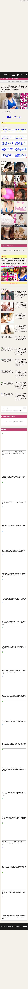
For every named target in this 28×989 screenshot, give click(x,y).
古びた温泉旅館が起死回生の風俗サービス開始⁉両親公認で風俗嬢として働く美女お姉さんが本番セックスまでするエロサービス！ (14, 917)
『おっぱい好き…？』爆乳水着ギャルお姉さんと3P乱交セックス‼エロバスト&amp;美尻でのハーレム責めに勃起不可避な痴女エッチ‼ (14, 769)
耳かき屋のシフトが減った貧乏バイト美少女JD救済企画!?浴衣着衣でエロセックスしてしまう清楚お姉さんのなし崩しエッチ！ (14, 527)
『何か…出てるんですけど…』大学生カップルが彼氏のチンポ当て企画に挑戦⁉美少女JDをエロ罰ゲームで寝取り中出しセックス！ (13, 843)
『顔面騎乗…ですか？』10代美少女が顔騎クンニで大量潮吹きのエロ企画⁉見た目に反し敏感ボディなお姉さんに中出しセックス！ (21, 294)
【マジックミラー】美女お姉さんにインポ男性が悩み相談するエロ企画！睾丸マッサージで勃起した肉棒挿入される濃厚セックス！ (14, 867)
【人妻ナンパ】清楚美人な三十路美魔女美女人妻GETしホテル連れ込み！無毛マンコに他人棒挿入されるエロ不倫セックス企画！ (14, 892)
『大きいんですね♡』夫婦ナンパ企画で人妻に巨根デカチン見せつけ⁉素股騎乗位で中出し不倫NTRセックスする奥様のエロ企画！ (14, 623)
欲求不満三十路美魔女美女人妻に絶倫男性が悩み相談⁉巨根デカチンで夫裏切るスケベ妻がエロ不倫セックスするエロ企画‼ (13, 720)
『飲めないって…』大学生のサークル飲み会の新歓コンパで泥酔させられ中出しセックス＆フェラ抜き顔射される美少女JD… (21, 396)
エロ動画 (8, 81)
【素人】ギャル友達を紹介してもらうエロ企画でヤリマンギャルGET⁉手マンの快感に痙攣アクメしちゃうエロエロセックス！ (21, 362)
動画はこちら (14, 117)
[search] (24, 408)
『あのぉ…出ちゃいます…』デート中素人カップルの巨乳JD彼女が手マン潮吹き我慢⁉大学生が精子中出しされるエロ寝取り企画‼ (13, 453)
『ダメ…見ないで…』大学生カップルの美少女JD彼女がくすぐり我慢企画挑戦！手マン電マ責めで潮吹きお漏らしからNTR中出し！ (21, 373)
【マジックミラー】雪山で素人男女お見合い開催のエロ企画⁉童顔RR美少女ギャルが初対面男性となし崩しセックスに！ (13, 551)
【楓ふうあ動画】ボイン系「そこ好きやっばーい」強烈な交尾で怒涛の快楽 (20, 338)
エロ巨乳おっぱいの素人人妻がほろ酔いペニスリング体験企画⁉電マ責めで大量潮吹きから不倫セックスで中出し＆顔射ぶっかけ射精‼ (13, 477)
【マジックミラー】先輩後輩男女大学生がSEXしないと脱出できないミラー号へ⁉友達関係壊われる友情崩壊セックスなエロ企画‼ (14, 672)
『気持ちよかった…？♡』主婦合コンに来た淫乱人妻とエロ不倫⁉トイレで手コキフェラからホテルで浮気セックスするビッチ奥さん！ (13, 647)
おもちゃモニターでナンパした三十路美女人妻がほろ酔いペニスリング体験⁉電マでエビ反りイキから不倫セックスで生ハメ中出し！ (14, 794)
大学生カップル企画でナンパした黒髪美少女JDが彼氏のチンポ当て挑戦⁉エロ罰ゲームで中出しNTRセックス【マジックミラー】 (14, 502)
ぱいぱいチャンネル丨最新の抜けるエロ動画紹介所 (14, 75)
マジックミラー (15, 410)
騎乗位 (7, 410)
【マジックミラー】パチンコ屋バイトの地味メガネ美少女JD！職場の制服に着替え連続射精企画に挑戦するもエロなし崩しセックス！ (14, 696)
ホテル (11, 410)
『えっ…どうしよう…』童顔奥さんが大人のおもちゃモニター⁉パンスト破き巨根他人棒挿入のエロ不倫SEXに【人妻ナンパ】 (14, 599)
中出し (20, 410)
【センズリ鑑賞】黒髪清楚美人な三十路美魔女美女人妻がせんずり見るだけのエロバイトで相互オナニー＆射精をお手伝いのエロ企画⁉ (21, 328)
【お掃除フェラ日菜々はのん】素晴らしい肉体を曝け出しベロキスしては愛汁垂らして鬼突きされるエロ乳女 (20, 305)
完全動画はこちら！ (14, 283)
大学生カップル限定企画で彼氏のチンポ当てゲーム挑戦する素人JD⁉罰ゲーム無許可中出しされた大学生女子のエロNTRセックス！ (14, 818)
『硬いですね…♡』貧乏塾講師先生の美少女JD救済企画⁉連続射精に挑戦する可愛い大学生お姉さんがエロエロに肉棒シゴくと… (14, 575)
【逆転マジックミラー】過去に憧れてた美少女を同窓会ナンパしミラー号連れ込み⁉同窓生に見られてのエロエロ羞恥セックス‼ (21, 385)
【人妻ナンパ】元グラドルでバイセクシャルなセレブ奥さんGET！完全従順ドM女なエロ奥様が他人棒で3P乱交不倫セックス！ (20, 351)
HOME (3, 81)
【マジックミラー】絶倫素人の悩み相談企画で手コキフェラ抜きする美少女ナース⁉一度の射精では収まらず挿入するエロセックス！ (14, 744)
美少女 (4, 410)
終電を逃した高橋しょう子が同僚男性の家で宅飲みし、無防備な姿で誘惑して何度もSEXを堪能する (20, 316)
